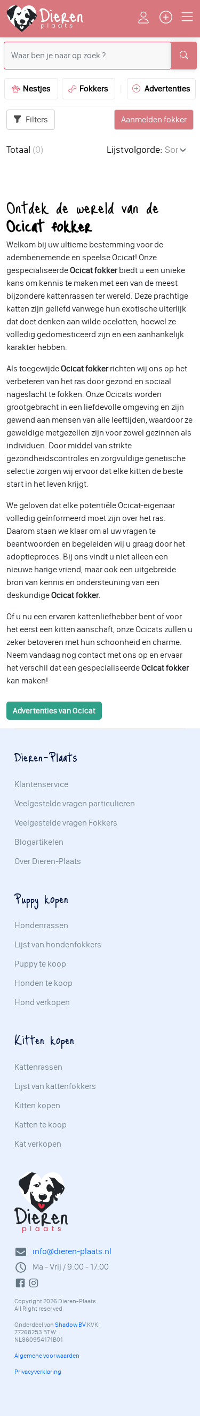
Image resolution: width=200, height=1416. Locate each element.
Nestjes (35, 88)
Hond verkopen (42, 1002)
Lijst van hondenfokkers (57, 944)
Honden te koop (43, 983)
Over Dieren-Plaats (47, 861)
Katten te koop (40, 1125)
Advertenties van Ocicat (54, 710)
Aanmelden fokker (154, 119)
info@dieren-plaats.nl (72, 1251)
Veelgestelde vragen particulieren (74, 803)
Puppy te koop (40, 964)
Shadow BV (70, 1324)
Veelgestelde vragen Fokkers (65, 823)
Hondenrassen (41, 925)
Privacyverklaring (37, 1371)
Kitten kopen (37, 1105)
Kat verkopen (37, 1144)
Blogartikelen (38, 842)
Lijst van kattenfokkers (55, 1086)
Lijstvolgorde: (134, 149)
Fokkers (92, 88)
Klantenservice (41, 784)
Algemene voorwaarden (46, 1355)
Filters (36, 119)
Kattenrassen (38, 1067)
